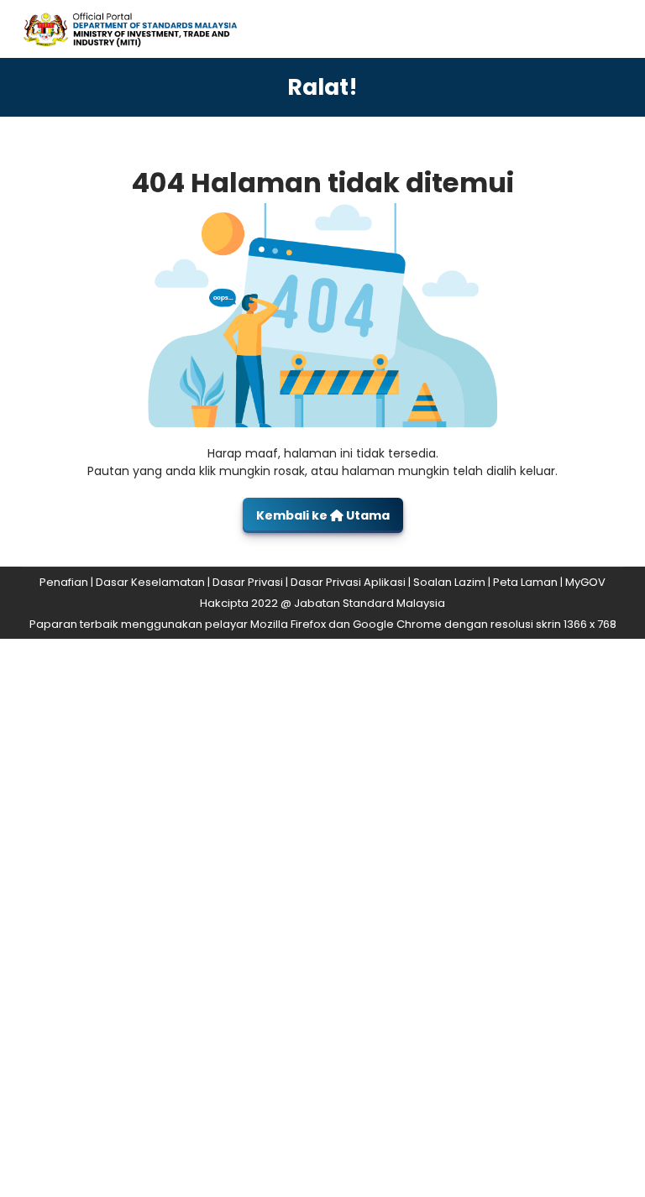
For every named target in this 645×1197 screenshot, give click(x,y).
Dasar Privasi (247, 582)
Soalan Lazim (449, 582)
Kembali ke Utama (323, 515)
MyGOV (585, 582)
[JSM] (145, 28)
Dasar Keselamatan (150, 582)
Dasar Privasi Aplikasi (348, 582)
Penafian (63, 582)
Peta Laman (525, 582)
